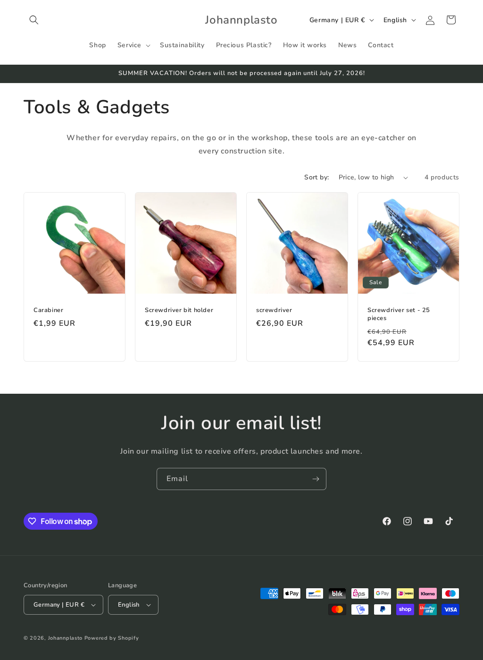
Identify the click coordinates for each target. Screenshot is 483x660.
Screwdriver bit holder (179, 310)
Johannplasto (65, 638)
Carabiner (48, 310)
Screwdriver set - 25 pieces (398, 314)
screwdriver (274, 310)
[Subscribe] (315, 479)
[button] (34, 19)
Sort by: (316, 177)
